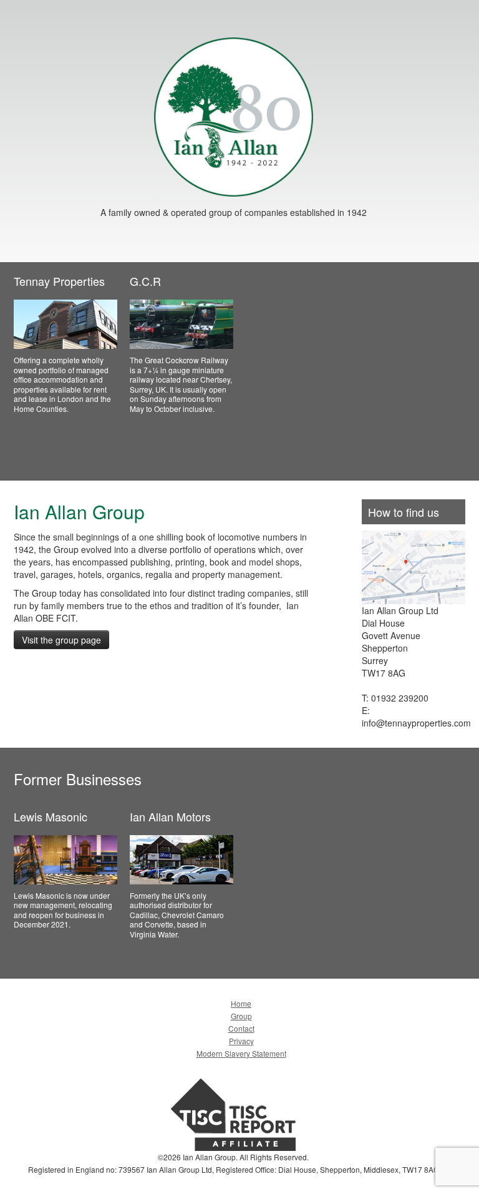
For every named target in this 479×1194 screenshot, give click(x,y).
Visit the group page (61, 640)
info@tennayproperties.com (416, 723)
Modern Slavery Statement (241, 1053)
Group (241, 1015)
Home (241, 1003)
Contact (241, 1028)
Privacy (241, 1040)
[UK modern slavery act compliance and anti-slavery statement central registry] (233, 1113)
